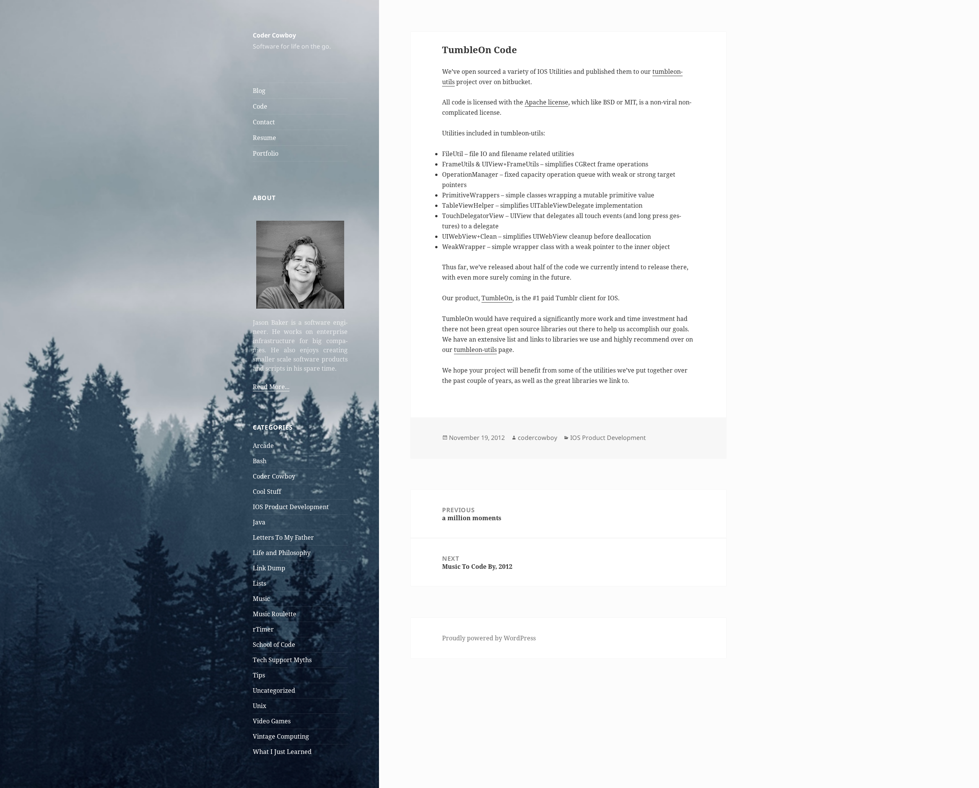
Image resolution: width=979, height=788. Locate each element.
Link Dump (269, 568)
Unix (259, 706)
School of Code (274, 644)
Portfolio (265, 153)
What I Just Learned (282, 751)
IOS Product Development (291, 507)
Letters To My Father (283, 537)
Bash (260, 461)
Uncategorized (274, 690)
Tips (259, 675)
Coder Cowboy (274, 35)
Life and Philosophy (282, 553)
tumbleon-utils (475, 349)
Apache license (546, 102)
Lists (259, 583)
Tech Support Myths (282, 660)
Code (260, 106)
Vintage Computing (281, 736)
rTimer (263, 629)
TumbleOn (496, 298)
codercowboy (537, 437)
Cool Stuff (267, 491)
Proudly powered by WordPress (489, 638)
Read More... (271, 387)
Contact (264, 122)
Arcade (263, 445)
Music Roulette (274, 614)
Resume (264, 138)
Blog (259, 90)
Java (259, 522)
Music (261, 598)
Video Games (272, 721)
